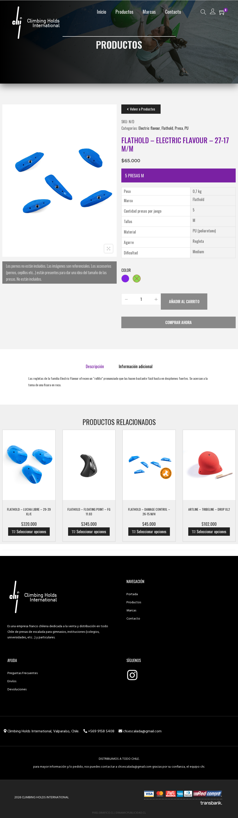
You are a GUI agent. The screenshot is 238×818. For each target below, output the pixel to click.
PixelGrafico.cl (103, 813)
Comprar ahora (178, 322)
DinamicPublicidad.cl (131, 813)
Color (126, 270)
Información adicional (135, 366)
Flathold (167, 128)
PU (186, 128)
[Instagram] (132, 675)
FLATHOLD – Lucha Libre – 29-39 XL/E (29, 511)
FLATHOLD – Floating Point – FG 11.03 (88, 511)
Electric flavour (149, 128)
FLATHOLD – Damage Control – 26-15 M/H (149, 511)
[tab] (95, 366)
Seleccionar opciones (31, 531)
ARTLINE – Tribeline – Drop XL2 (209, 509)
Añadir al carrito (184, 301)
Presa (179, 128)
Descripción (95, 366)
